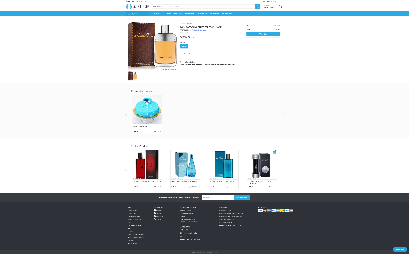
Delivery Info (202, 14)
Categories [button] (134, 14)
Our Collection (157, 14)
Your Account (268, 7)
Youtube (158, 219)
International (189, 14)
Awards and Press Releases (136, 237)
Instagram (159, 216)
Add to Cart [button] (157, 131)
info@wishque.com (190, 219)
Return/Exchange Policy (135, 219)
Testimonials (131, 240)
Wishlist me (188, 54)
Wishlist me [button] (195, 186)
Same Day (177, 14)
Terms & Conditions (134, 216)
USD (274, 1)
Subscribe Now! (242, 197)
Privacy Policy (132, 213)
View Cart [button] (263, 34)
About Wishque (132, 210)
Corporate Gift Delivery (135, 225)
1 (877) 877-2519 (140, 1)
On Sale (168, 14)
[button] (257, 6)
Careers (130, 231)
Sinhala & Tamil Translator (136, 234)
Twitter (158, 213)
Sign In (267, 5)
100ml (184, 46)
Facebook (159, 210)
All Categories (158, 6)
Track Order (214, 14)
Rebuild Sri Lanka (133, 243)
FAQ (129, 222)
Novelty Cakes (227, 14)
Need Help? (399, 249)
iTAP (129, 228)
